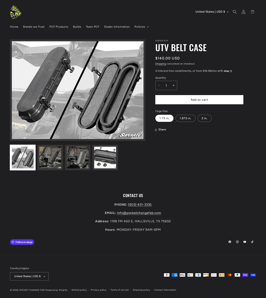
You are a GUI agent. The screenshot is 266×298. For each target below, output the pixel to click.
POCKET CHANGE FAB (31, 290)
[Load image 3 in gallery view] (77, 157)
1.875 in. (185, 118)
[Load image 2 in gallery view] (50, 157)
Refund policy (79, 289)
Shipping (160, 63)
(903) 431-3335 (140, 204)
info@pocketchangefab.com (139, 213)
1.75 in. (164, 118)
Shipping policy (141, 289)
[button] (141, 27)
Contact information (165, 289)
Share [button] (162, 129)
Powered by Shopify (56, 290)
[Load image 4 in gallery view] (105, 157)
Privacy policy (99, 289)
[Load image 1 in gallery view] (22, 157)
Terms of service (120, 289)
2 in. (205, 118)
